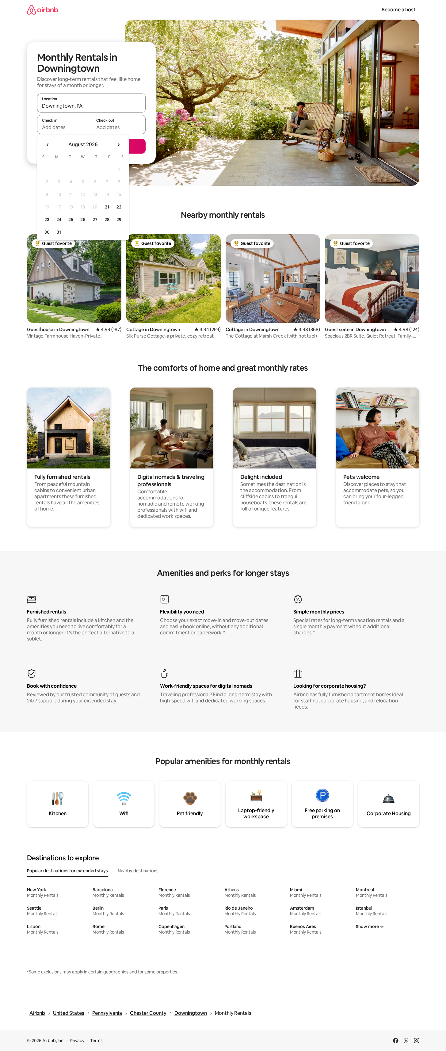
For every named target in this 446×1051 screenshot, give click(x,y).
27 (95, 219)
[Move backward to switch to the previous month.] (48, 145)
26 (82, 219)
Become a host (399, 9)
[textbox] (64, 127)
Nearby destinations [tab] (138, 870)
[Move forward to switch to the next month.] (118, 145)
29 (118, 219)
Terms (96, 1040)
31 (59, 232)
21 (107, 207)
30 (47, 232)
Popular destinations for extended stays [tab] (67, 870)
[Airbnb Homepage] (42, 9)
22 (118, 207)
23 (46, 219)
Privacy (77, 1040)
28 (107, 219)
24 (58, 219)
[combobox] (91, 105)
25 (70, 219)
